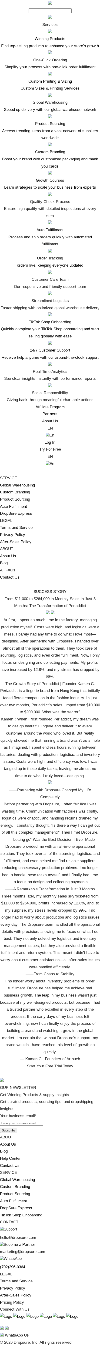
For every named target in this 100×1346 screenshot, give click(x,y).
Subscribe (8, 1130)
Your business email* (18, 1116)
